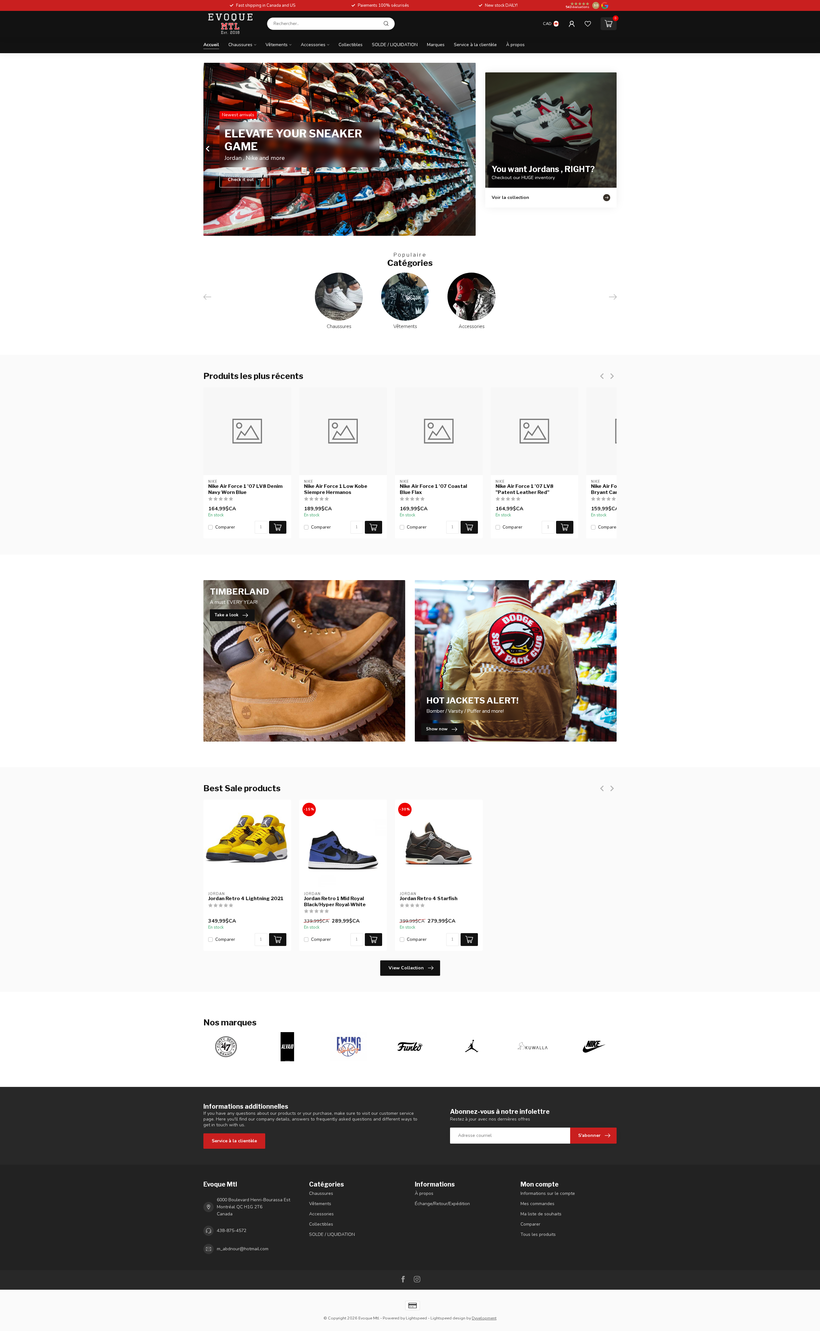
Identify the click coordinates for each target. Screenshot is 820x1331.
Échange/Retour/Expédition (442, 1204)
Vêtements (277, 45)
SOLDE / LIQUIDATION (395, 45)
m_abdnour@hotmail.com (242, 1249)
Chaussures (240, 45)
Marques (436, 45)
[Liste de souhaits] (588, 23)
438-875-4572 (231, 1231)
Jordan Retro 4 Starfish (428, 898)
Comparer (225, 527)
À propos (515, 45)
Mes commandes (537, 1204)
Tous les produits (538, 1234)
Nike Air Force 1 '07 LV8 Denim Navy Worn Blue (245, 489)
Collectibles (351, 45)
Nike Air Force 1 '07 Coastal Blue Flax (433, 489)
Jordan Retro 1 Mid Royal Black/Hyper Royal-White (335, 901)
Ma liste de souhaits (541, 1214)
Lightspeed (416, 1318)
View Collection (406, 968)
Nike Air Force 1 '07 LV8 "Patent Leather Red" (525, 489)
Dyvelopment (484, 1318)
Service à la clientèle (475, 45)
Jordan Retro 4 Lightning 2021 (245, 898)
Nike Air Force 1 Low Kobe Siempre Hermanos (335, 489)
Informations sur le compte (548, 1193)
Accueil (211, 45)
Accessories (313, 45)
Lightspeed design (447, 1318)
